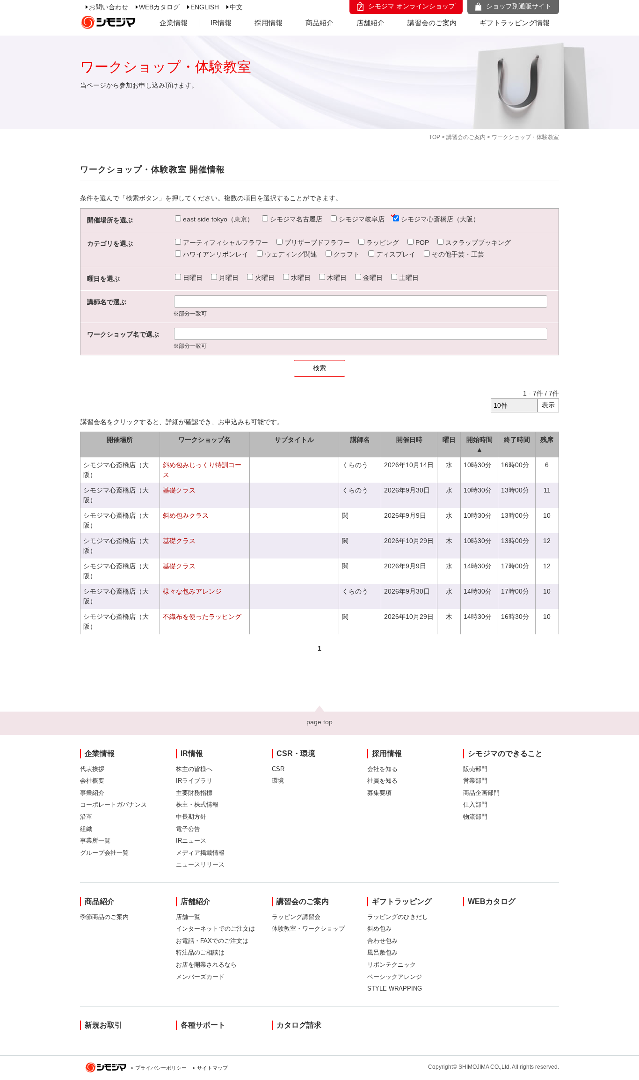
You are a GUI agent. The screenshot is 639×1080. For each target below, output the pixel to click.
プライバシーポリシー (161, 1068)
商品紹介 (319, 23)
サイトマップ (212, 1068)
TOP (434, 137)
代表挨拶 (92, 768)
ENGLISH (204, 7)
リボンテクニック (391, 964)
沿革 (86, 816)
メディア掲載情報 (200, 852)
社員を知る (382, 780)
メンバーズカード (200, 976)
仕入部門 (475, 804)
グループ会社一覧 (104, 852)
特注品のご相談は (200, 952)
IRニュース (191, 840)
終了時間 (517, 439)
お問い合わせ (108, 7)
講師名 (360, 439)
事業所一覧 (95, 840)
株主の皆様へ (194, 768)
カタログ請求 (298, 1025)
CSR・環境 (295, 753)
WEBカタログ (159, 7)
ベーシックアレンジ (394, 976)
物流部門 (475, 816)
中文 (236, 7)
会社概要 (92, 780)
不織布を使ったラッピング (202, 616)
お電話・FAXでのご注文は (212, 940)
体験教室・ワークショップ (308, 928)
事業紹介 (92, 792)
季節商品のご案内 (104, 916)
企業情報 (174, 23)
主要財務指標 (194, 792)
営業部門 (475, 780)
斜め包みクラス (186, 515)
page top (319, 722)
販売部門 (475, 768)
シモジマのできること (505, 753)
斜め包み (379, 928)
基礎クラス (179, 490)
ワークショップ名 (204, 439)
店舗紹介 (370, 23)
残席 (546, 439)
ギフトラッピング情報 (514, 23)
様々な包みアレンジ (192, 591)
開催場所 (120, 439)
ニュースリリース (200, 864)
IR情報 (221, 23)
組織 (86, 828)
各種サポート (203, 1025)
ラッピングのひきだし (397, 916)
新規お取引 (103, 1025)
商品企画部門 (481, 792)
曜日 (449, 439)
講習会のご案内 (432, 23)
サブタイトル (294, 439)
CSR (278, 768)
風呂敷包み (382, 952)
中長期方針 (191, 816)
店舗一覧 (188, 916)
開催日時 (409, 439)
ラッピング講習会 (296, 916)
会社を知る (382, 768)
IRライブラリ (194, 780)
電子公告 (188, 828)
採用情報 (268, 23)
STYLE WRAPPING (394, 988)
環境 (278, 780)
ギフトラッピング (402, 901)
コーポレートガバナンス (113, 804)
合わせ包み (382, 940)
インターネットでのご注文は (215, 928)
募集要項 (379, 792)
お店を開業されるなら (206, 964)
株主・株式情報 (197, 804)
